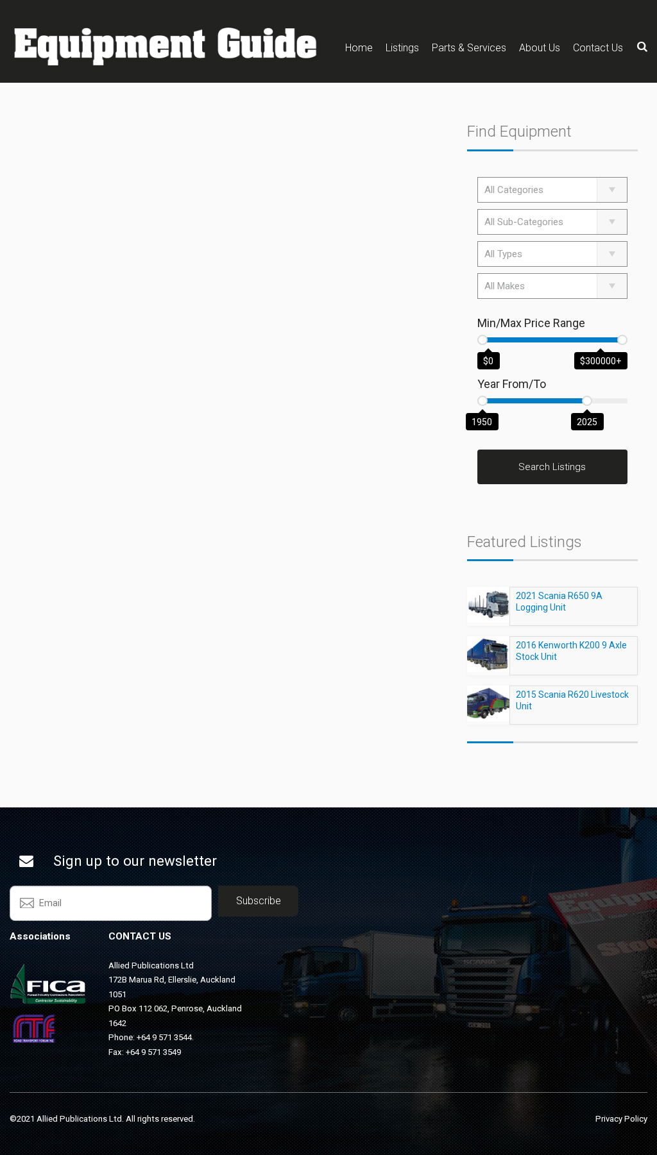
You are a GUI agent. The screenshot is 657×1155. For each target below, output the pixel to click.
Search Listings (552, 467)
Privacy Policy (621, 1119)
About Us (539, 48)
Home (359, 48)
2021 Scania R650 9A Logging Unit (559, 601)
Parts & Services (469, 48)
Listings (402, 48)
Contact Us (598, 48)
